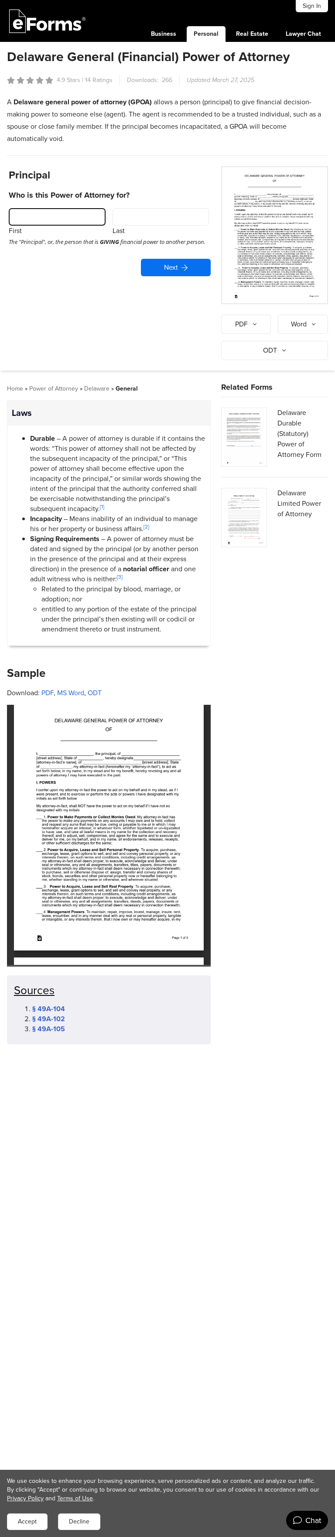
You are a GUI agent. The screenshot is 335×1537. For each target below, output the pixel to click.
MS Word (70, 693)
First (15, 231)
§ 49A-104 (48, 1009)
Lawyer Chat (303, 33)
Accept (27, 1521)
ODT (95, 693)
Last (119, 231)
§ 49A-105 (48, 1029)
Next (171, 267)
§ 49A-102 (48, 1019)
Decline (79, 1521)
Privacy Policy (25, 1498)
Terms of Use (75, 1498)
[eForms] (47, 21)
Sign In (312, 5)
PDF (47, 693)
